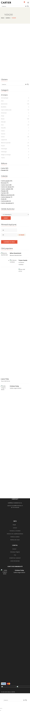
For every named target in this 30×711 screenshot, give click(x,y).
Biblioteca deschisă (6, 195)
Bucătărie (3, 107)
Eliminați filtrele (9, 242)
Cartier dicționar (5, 197)
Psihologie (4, 151)
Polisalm (3, 170)
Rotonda (3, 183)
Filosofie (3, 128)
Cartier (3, 168)
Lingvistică (4, 139)
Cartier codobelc (5, 189)
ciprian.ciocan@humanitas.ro (15, 505)
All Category (4, 95)
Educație (3, 122)
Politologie (4, 148)
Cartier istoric (5, 185)
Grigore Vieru (15, 72)
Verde (3, 199)
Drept (2, 116)
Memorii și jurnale (5, 142)
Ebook (2, 119)
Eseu (2, 125)
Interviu (3, 133)
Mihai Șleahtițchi (15, 253)
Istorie (3, 136)
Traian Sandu (23, 260)
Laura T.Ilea (5, 379)
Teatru (3, 157)
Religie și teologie (6, 154)
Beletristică (4, 104)
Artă (2, 101)
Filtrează (21, 235)
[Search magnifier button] (28, 6)
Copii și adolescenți (15, 68)
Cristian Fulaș (14, 386)
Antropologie (4, 98)
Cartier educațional (6, 203)
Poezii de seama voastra (15, 70)
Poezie (3, 145)
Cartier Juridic (5, 201)
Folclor (3, 130)
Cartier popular (5, 181)
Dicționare (4, 113)
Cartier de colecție (6, 187)
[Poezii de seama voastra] (15, 46)
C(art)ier (3, 193)
